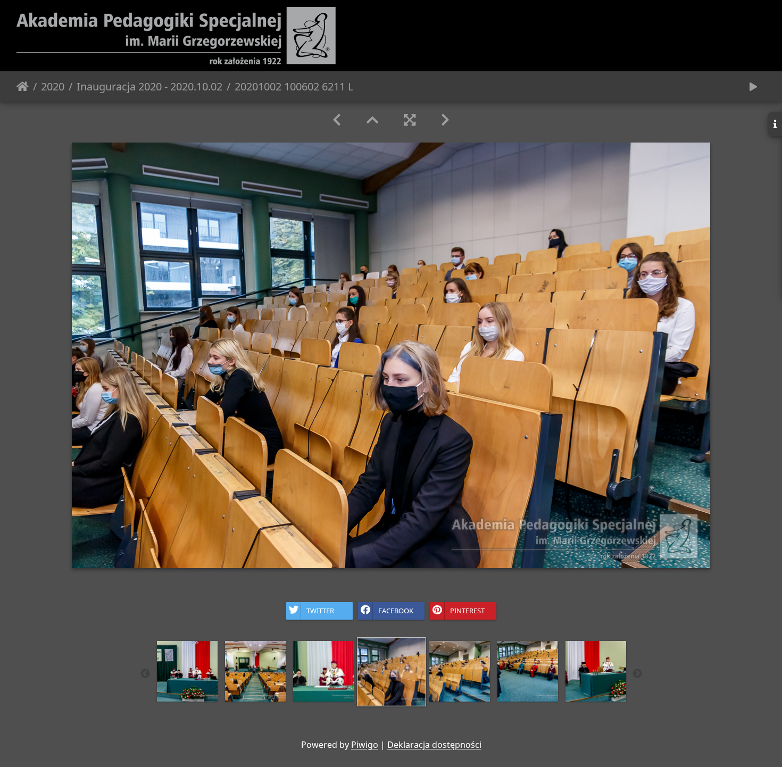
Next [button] (637, 674)
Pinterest (467, 610)
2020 (52, 86)
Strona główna (22, 87)
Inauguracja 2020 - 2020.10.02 (149, 86)
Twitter (320, 610)
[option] (187, 671)
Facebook (395, 610)
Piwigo (364, 745)
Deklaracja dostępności (434, 745)
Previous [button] (145, 674)
